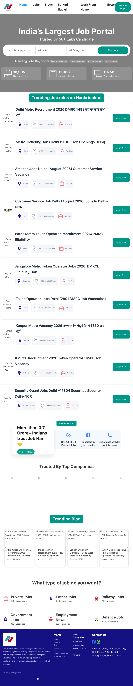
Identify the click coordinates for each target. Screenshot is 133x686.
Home (23, 4)
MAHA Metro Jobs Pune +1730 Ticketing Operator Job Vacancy (113, 552)
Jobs (36, 4)
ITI (74, 651)
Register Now (26, 452)
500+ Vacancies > (19, 601)
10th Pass (77, 641)
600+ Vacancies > (64, 601)
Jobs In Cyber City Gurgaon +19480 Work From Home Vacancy (81, 552)
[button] (5, 548)
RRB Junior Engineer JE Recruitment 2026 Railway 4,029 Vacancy (19, 552)
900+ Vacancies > (110, 621)
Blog (55, 645)
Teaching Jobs (79, 648)
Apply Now (121, 118)
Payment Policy (59, 656)
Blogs (49, 4)
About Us (57, 642)
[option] (19, 548)
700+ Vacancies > (110, 601)
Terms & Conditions (61, 654)
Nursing (76, 655)
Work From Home (88, 7)
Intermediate (79, 645)
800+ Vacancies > (19, 624)
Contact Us (58, 648)
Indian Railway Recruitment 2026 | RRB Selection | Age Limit (50, 552)
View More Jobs (66, 423)
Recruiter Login (122, 7)
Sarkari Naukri (63, 7)
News (111, 4)
